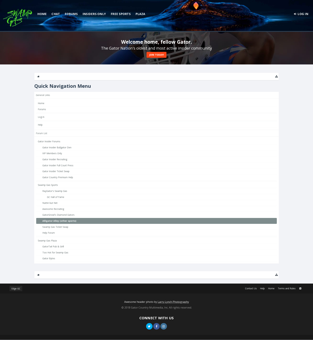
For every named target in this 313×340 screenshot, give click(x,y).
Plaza (140, 14)
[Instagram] (163, 326)
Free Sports (121, 14)
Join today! (156, 54)
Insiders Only (94, 14)
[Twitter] (149, 326)
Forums (71, 14)
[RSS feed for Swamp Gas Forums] (300, 288)
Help (40, 124)
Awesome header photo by (156, 302)
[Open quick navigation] (276, 76)
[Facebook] (156, 326)
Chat (56, 14)
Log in (41, 116)
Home (42, 14)
